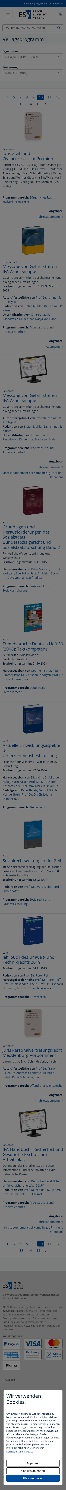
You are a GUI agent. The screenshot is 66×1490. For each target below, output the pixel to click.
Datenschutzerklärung (18, 1451)
